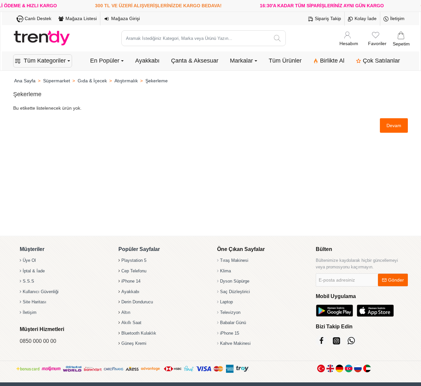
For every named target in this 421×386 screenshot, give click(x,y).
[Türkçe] (321, 368)
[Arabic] (367, 368)
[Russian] (358, 368)
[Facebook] (321, 340)
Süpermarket (56, 80)
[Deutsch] (339, 368)
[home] (24, 80)
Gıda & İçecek (92, 80)
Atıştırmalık (126, 80)
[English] (330, 368)
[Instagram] (336, 340)
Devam (393, 125)
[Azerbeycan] (349, 368)
